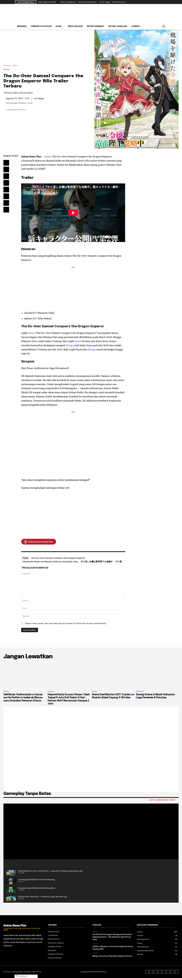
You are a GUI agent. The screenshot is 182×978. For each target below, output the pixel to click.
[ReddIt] (6, 189)
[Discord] (147, 971)
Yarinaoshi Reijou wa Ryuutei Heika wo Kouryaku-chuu (50, 561)
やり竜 (118, 561)
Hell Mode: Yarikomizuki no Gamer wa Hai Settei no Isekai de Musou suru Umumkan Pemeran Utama (23, 697)
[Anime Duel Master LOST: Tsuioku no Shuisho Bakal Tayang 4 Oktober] (113, 675)
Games (51, 691)
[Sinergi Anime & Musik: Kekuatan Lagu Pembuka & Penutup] (157, 675)
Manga (70, 345)
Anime (15, 65)
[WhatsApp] (6, 183)
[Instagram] (145, 2)
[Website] (157, 2)
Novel (31, 333)
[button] (163, 26)
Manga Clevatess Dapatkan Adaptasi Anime (112, 956)
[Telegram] (149, 2)
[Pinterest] (6, 176)
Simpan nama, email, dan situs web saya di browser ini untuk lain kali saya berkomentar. (65, 623)
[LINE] (165, 2)
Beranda (6, 65)
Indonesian (22, 976)
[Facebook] (141, 2)
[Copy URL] (6, 209)
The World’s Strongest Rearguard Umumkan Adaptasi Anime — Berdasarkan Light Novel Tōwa (112, 937)
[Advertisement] (112, 14)
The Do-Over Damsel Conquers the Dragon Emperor (58, 557)
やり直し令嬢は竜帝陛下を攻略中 (97, 561)
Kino (41, 98)
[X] (153, 2)
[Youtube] (161, 2)
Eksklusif (140, 691)
